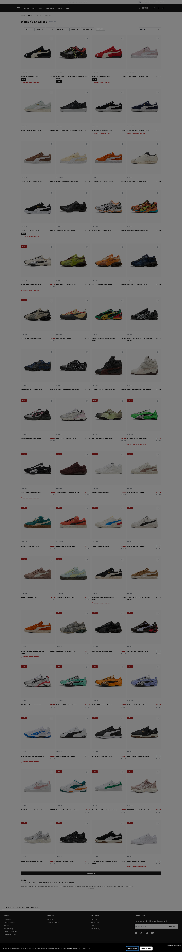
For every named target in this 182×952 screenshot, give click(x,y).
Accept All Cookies (146, 948)
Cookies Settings (132, 948)
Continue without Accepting (174, 945)
